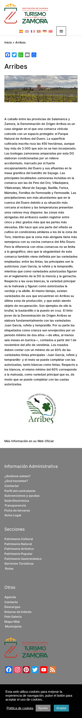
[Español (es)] (21, 31)
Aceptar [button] (61, 708)
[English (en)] (27, 31)
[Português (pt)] (39, 31)
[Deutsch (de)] (45, 31)
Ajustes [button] (43, 708)
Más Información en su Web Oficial (29, 441)
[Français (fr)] (33, 31)
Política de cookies (20, 708)
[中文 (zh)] (50, 31)
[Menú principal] (61, 31)
